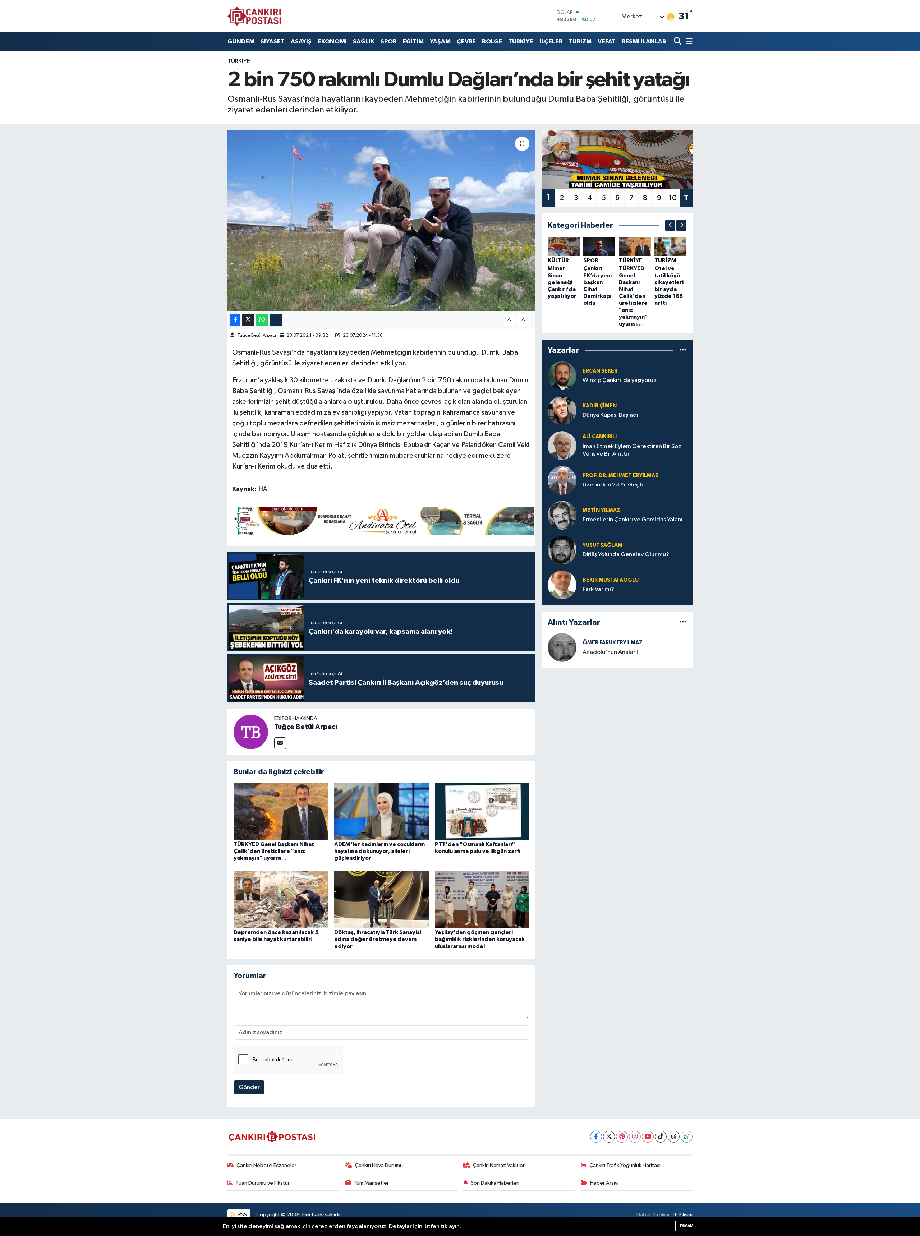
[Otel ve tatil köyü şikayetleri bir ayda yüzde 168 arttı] (670, 247)
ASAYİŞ (301, 41)
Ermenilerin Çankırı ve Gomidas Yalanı (632, 520)
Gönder (249, 1087)
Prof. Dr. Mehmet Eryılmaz (621, 475)
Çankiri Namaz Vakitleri (499, 1165)
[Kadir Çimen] (562, 410)
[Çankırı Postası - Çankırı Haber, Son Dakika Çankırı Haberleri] (254, 16)
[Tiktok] (661, 1137)
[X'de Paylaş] (248, 320)
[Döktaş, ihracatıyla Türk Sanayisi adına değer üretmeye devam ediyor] (381, 899)
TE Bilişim (682, 1214)
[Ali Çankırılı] (562, 445)
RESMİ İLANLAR (644, 41)
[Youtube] (648, 1137)
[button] (670, 225)
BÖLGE (492, 41)
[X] (609, 1137)
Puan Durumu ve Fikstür (263, 1183)
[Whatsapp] (687, 1137)
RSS (242, 1214)
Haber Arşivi (604, 1183)
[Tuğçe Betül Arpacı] (251, 732)
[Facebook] (596, 1137)
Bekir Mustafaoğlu (611, 580)
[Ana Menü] (688, 41)
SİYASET (273, 41)
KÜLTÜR (558, 260)
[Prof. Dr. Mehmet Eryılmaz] (562, 480)
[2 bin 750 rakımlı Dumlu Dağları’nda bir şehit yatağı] (381, 220)
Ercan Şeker (600, 371)
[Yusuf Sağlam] (562, 550)
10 (673, 198)
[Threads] (674, 1137)
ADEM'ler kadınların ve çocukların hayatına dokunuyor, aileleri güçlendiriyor (379, 851)
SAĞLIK (363, 41)
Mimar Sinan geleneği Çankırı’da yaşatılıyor (562, 282)
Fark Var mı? (598, 589)
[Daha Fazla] (276, 320)
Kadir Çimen (600, 406)
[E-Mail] (280, 743)
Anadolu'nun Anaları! (610, 652)
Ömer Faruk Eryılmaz (613, 642)
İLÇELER (550, 41)
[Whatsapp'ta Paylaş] (262, 320)
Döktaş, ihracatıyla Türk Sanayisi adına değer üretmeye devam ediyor (377, 939)
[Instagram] (635, 1137)
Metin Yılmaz (601, 510)
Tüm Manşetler (371, 1183)
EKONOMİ (332, 41)
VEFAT (607, 41)
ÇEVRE (466, 41)
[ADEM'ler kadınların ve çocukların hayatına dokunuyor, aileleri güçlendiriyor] (381, 811)
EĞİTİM (413, 41)
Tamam (686, 1226)
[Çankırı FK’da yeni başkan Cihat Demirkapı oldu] (599, 247)
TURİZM (580, 41)
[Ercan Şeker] (562, 376)
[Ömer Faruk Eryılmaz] (562, 647)
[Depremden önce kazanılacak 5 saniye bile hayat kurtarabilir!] (281, 899)
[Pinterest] (622, 1137)
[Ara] (678, 41)
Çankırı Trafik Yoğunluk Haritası (625, 1165)
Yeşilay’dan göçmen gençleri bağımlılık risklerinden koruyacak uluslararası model (480, 939)
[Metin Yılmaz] (562, 515)
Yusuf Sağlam (602, 545)
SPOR (388, 41)
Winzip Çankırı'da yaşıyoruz (620, 380)
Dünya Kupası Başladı (610, 415)
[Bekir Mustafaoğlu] (562, 585)
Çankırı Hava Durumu (379, 1165)
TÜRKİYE (520, 41)
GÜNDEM (240, 41)
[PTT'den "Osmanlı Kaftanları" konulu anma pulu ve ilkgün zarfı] (482, 811)
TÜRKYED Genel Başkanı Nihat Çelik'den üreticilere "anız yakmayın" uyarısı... (274, 851)
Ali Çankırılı (600, 436)
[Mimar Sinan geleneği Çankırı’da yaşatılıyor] (564, 247)
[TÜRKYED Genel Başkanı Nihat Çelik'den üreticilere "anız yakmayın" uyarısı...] (281, 811)
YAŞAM (440, 41)
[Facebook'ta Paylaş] (235, 320)
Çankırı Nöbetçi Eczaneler (266, 1165)
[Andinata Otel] (383, 520)
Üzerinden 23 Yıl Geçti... (615, 485)
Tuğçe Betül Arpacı (256, 335)
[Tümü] (683, 350)
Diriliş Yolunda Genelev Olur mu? (626, 555)
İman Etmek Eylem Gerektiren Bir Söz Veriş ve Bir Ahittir (632, 450)
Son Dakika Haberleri (495, 1183)
